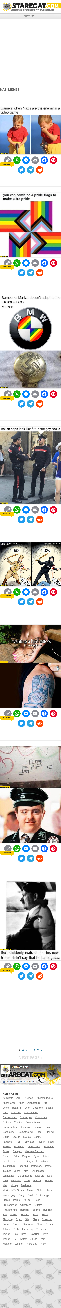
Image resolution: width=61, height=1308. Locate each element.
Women (19, 1243)
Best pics (38, 1107)
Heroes (16, 1161)
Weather (7, 1243)
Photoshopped (43, 1195)
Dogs (38, 1132)
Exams (38, 1137)
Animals (29, 1098)
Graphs (26, 1156)
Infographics (9, 1166)
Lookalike (16, 1180)
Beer (27, 1107)
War (43, 1239)
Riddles (36, 1209)
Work (43, 1243)
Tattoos (6, 1229)
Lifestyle (39, 1175)
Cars (5, 1112)
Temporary (27, 1229)
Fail (18, 1141)
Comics (18, 1122)
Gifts (16, 1156)
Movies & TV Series (13, 1190)
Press (37, 1200)
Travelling (34, 1234)
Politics (27, 1200)
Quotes (38, 1205)
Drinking (49, 1132)
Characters (41, 1117)
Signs (19, 1219)
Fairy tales (28, 1141)
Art (45, 1103)
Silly (27, 1219)
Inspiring (23, 1166)
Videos (33, 1239)
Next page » (30, 1057)
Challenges (26, 1117)
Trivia (45, 1234)
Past (30, 1195)
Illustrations (42, 1161)
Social (6, 1224)
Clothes (7, 1122)
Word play (31, 1243)
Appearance (9, 1103)
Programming (10, 1205)
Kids (26, 1171)
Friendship (19, 1146)
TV (14, 1239)
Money (14, 1185)
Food (51, 1141)
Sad (5, 1214)
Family (41, 1141)
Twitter (23, 1239)
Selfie (35, 1214)
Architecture (33, 1103)
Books (49, 1107)
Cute (48, 1127)
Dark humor (9, 1132)
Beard (6, 1107)
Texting (6, 1234)
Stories (49, 1224)
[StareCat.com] (30, 6)
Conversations (10, 1127)
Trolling (6, 1239)
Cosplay (25, 1127)
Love (27, 1180)
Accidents (8, 1098)
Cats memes (31, 1112)
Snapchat (47, 1219)
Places (6, 1200)
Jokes (17, 1171)
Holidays (28, 1161)
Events (27, 1137)
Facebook (8, 1141)
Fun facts (49, 1146)
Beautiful (16, 1107)
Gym (36, 1156)
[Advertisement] (30, 51)
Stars (39, 1224)
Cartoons (16, 1112)
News (50, 1190)
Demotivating (26, 1132)
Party (22, 1195)
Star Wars (28, 1224)
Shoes (45, 1214)
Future (6, 1151)
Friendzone (34, 1146)
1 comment (7, 596)
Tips (15, 1234)
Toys (23, 1234)
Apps (21, 1103)
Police (16, 1200)
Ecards (16, 1137)
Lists (49, 1175)
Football (7, 1146)
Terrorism (41, 1229)
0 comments (7, 164)
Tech (16, 1229)
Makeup (37, 1180)
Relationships (10, 1209)
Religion (24, 1209)
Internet (7, 1171)
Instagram (36, 1166)
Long (5, 1180)
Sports (15, 1224)
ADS (18, 1098)
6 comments (7, 398)
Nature (40, 1190)
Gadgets (17, 1151)
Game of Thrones (34, 1151)
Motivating (26, 1185)
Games (7, 1156)
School (13, 1214)
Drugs (6, 1137)
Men (5, 1185)
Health (6, 1161)
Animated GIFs (45, 1098)
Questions (25, 1205)
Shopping (8, 1219)
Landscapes (38, 1171)
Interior (48, 1166)
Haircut (46, 1156)
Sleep (36, 1219)
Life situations (25, 1175)
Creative (37, 1127)
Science (25, 1214)
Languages (8, 1175)
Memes (49, 1180)
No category (9, 1195)
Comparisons (33, 1122)
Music (30, 1190)
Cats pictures (10, 1117)
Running (47, 1209)
